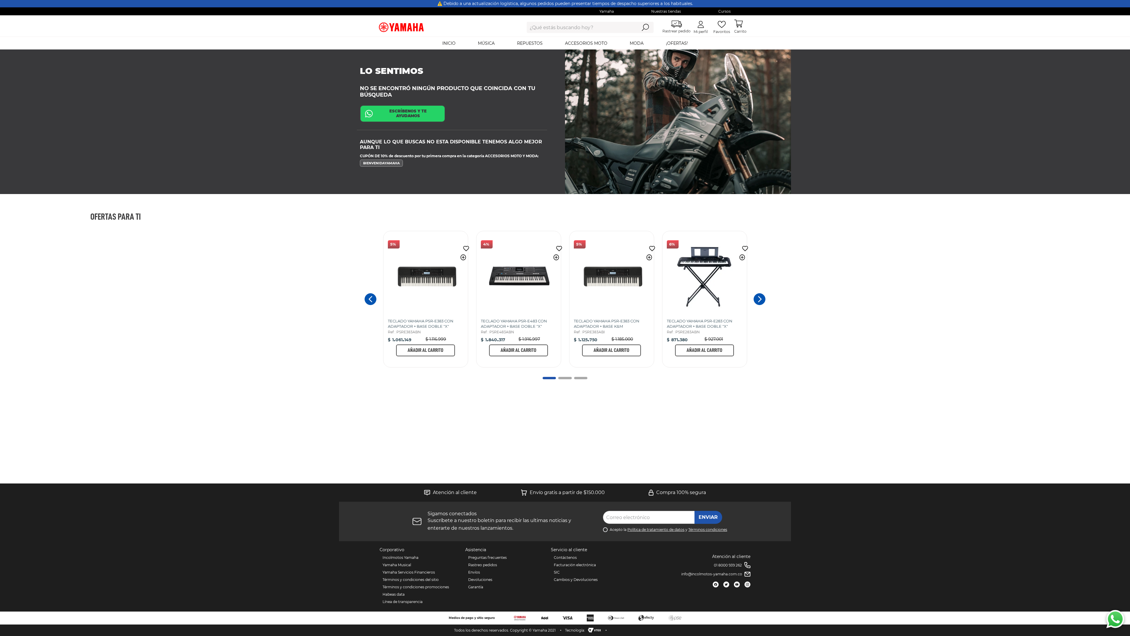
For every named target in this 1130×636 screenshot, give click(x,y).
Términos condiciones (707, 529)
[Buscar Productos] (645, 27)
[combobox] (577, 27)
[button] (463, 257)
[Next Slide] (759, 299)
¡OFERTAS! (677, 43)
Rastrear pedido (676, 31)
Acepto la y (668, 529)
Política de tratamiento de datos (655, 529)
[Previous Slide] (370, 299)
